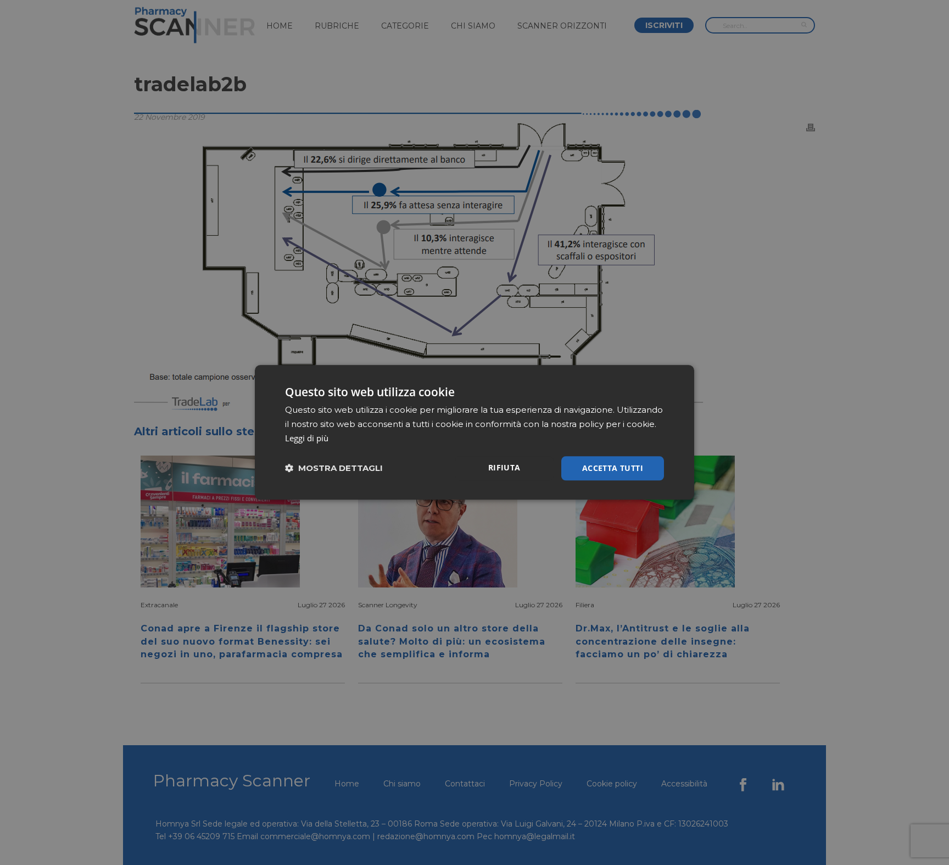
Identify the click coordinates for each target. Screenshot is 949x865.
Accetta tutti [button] (612, 468)
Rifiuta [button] (504, 467)
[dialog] (474, 432)
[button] (334, 468)
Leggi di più (306, 437)
